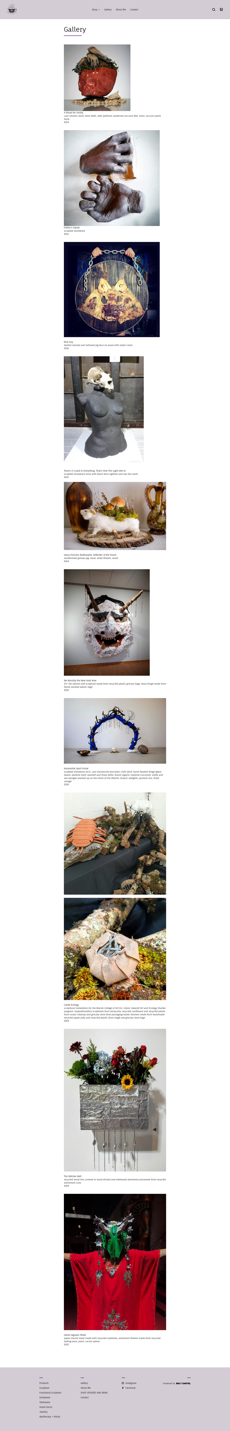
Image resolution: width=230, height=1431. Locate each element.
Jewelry (43, 1412)
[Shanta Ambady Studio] (11, 9)
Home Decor (45, 1407)
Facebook (130, 1388)
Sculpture (44, 1388)
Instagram (131, 1383)
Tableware (44, 1402)
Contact (134, 10)
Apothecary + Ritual (49, 1416)
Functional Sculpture (50, 1392)
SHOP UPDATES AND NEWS (94, 1392)
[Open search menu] (213, 9)
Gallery (108, 10)
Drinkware (44, 1397)
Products (44, 1383)
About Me (121, 10)
